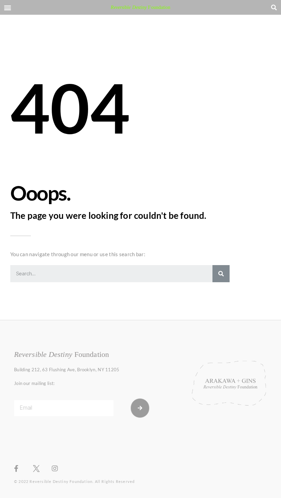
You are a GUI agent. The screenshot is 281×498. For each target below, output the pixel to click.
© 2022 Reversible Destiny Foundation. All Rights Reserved (74, 481)
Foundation (141, 7)
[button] (7, 7)
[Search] (221, 273)
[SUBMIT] (140, 408)
